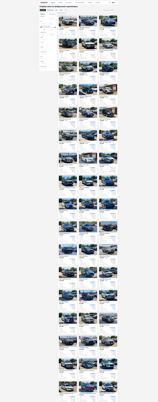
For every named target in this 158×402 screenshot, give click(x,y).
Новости (90, 2)
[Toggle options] (117, 10)
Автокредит (69, 2)
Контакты (97, 2)
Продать (60, 2)
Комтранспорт (50, 10)
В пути (61, 10)
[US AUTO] (44, 2)
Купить (53, 2)
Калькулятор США (80, 2)
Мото (56, 10)
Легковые (43, 10)
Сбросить (51, 14)
